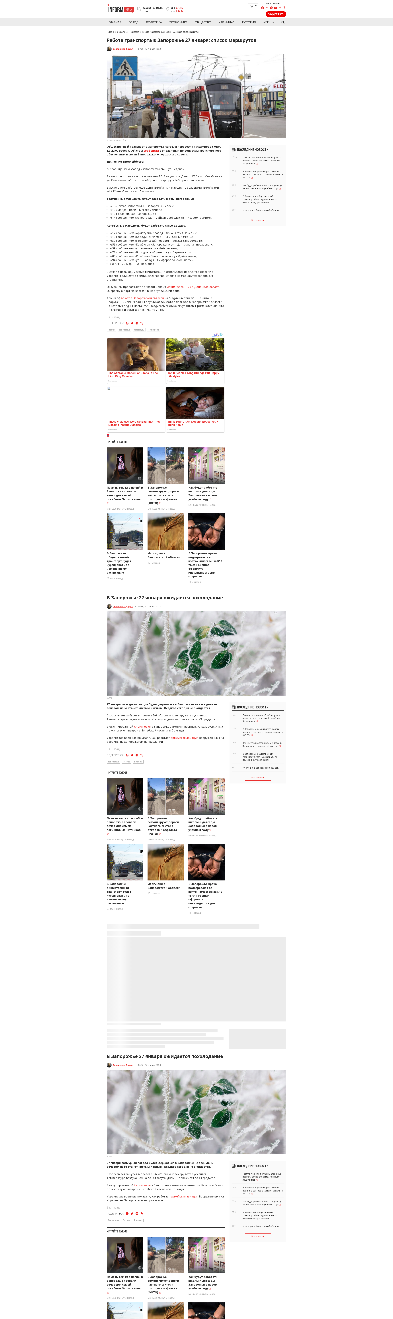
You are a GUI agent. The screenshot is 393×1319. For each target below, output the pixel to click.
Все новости (258, 220)
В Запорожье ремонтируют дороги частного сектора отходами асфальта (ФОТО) (163, 495)
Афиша (268, 22)
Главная (115, 22)
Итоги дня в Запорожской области (164, 555)
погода (126, 761)
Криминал (227, 22)
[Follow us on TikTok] (279, 8)
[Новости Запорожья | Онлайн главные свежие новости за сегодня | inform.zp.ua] (120, 9)
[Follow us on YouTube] (275, 8)
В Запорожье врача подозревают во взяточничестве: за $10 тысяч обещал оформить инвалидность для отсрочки (205, 564)
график (111, 329)
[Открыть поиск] (283, 22)
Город (134, 22)
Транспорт (134, 31)
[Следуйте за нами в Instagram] (267, 8)
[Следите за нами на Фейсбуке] (262, 8)
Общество (203, 22)
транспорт (153, 329)
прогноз (138, 761)
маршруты (139, 329)
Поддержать (276, 14)
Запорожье (124, 329)
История (249, 22)
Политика (154, 22)
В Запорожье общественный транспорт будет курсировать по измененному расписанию (119, 562)
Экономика (178, 22)
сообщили (152, 150)
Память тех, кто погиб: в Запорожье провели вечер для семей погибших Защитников (125, 493)
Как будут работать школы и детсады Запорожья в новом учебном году (203, 493)
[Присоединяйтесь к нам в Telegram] (271, 8)
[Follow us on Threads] (284, 8)
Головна (110, 31)
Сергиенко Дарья (123, 48)
